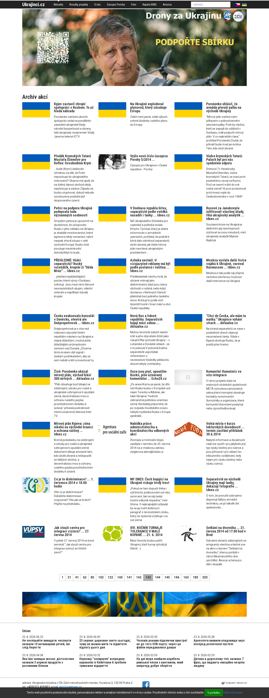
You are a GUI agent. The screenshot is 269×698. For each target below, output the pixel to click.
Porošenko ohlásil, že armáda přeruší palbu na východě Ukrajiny (223, 107)
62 (84, 577)
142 (138, 577)
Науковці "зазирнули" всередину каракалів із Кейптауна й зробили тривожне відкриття (102, 662)
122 (110, 577)
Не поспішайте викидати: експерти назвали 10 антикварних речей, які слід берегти (46, 644)
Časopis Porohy (116, 4)
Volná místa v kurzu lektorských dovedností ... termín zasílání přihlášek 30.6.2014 (225, 428)
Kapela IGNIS (150, 4)
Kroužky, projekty (79, 4)
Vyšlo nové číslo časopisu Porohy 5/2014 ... (149, 158)
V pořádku (213, 692)
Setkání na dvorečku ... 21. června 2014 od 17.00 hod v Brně (226, 531)
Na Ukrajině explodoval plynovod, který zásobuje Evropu (148, 107)
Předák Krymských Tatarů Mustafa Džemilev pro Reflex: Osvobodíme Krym (72, 159)
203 (205, 577)
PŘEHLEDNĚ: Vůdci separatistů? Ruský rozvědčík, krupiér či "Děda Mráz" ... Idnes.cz (73, 265)
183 (195, 577)
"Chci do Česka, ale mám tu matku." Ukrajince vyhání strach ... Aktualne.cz (226, 319)
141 (129, 577)
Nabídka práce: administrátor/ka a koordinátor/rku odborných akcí (149, 428)
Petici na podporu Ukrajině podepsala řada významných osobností (73, 211)
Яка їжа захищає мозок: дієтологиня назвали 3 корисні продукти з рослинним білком (48, 662)
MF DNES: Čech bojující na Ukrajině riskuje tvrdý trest (149, 481)
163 (186, 577)
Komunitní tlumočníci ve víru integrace (223, 373)
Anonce (167, 4)
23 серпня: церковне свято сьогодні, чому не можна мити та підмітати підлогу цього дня (105, 644)
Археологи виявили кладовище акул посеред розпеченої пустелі (219, 642)
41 (77, 577)
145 (167, 577)
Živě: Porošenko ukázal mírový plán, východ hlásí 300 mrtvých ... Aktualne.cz (74, 375)
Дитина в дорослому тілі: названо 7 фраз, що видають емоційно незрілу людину (219, 662)
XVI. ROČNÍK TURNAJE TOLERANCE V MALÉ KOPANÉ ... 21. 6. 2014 (146, 531)
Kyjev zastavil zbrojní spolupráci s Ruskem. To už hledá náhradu (74, 107)
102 (101, 577)
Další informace (233, 692)
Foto (133, 4)
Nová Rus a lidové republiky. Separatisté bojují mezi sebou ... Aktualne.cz (146, 321)
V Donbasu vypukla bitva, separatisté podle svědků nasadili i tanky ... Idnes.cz (150, 211)
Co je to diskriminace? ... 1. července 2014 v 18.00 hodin (74, 482)
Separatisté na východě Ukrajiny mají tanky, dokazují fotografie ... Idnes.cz (223, 484)
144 (157, 577)
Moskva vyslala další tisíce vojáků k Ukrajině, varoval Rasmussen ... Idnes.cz (226, 263)
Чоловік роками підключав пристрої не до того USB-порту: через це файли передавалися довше (161, 644)
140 (119, 577)
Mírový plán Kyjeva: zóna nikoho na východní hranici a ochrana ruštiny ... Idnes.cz (73, 428)
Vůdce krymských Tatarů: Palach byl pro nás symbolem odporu (224, 159)
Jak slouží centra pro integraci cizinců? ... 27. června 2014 (71, 531)
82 (92, 577)
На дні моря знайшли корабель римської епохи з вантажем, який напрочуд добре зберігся (159, 662)
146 (176, 577)
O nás (97, 4)
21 (69, 577)
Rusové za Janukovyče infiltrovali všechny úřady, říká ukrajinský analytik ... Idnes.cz (225, 213)
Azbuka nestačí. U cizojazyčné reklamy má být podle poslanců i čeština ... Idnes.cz (150, 265)
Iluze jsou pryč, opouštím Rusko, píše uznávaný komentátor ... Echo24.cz (148, 375)
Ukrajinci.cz (33, 4)
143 (148, 577)
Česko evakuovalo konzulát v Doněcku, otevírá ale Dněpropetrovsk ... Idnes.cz (74, 319)
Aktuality (58, 4)
